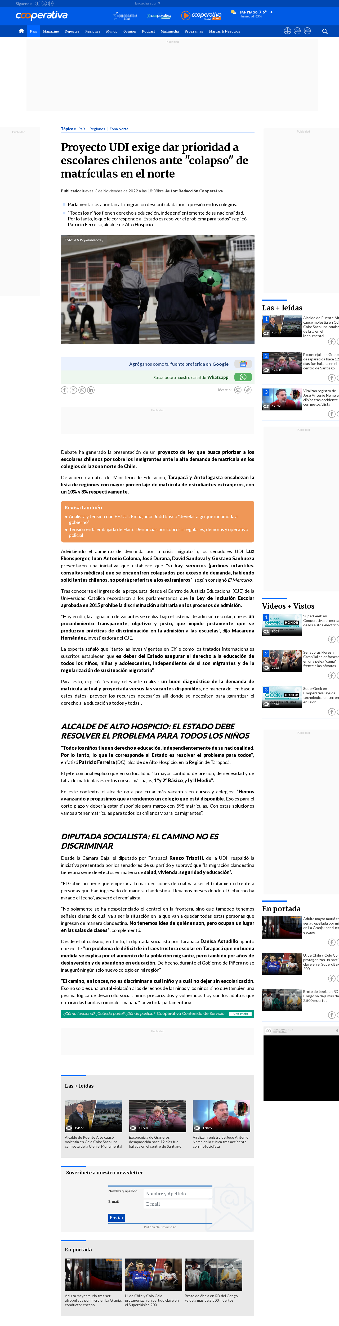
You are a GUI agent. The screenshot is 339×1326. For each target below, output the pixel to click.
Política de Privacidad (160, 1227)
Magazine (51, 31)
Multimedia (170, 31)
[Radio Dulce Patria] (125, 16)
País (33, 31)
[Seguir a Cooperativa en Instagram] (50, 3)
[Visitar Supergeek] (307, 35)
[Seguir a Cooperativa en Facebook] (37, 3)
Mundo (112, 31)
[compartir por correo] (238, 390)
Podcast (148, 31)
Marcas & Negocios (224, 31)
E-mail (113, 1201)
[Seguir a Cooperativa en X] (44, 3)
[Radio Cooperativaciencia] (159, 16)
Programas (194, 31)
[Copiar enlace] (248, 390)
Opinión (129, 31)
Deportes (72, 31)
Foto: (69, 240)
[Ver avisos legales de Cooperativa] (287, 35)
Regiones (92, 31)
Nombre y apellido (122, 1191)
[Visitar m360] (297, 35)
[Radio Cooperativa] (201, 16)
